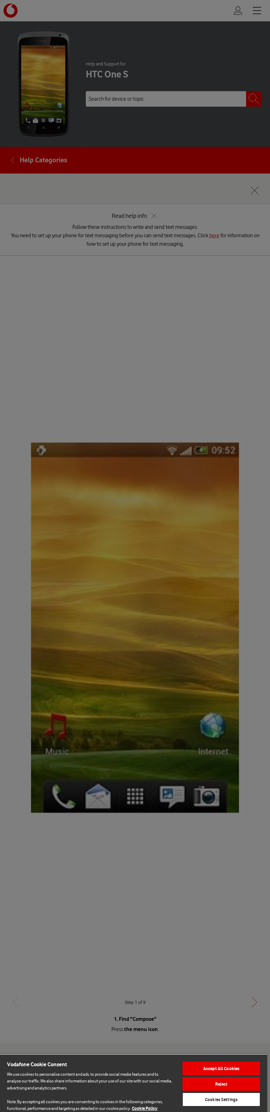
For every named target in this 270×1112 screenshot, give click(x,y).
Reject (221, 1084)
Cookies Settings (221, 1099)
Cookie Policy (145, 1108)
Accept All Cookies (221, 1068)
